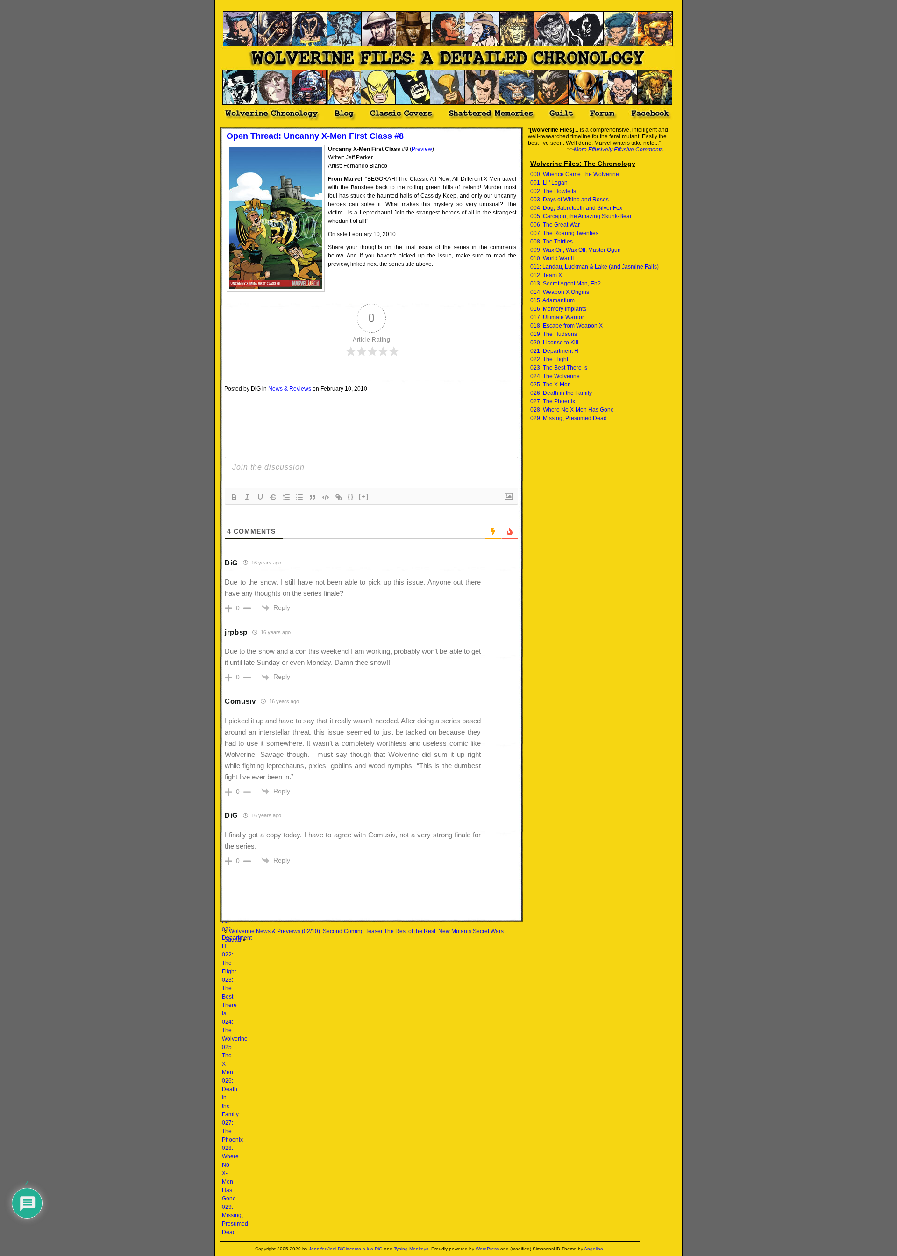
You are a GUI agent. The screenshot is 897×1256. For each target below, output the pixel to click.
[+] (364, 496)
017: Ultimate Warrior (557, 317)
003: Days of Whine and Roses (569, 199)
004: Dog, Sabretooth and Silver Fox (576, 208)
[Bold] (234, 497)
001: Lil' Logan (549, 182)
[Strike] (273, 497)
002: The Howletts (553, 191)
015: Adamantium (552, 300)
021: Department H (554, 351)
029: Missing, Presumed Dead (568, 418)
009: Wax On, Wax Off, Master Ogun (575, 250)
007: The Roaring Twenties (564, 233)
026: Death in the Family (561, 393)
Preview (422, 149)
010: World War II (552, 258)
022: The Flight (229, 963)
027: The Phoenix (552, 401)
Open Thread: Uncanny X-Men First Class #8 (315, 136)
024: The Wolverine (555, 376)
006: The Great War (555, 224)
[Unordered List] (299, 497)
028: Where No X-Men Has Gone (572, 410)
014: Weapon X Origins (559, 292)
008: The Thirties (551, 241)
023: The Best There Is (229, 997)
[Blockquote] (312, 497)
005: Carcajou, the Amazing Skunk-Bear (581, 216)
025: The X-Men (550, 384)
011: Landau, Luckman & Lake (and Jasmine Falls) (594, 267)
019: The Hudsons (553, 334)
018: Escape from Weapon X (566, 325)
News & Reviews (289, 388)
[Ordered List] (286, 497)
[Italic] (247, 497)
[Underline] (260, 497)
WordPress (487, 1248)
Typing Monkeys (411, 1248)
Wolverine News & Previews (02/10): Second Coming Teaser (306, 931)
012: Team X (546, 275)
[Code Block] (325, 497)
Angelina (593, 1248)
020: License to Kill (554, 342)
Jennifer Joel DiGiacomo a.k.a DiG (346, 1248)
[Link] (338, 497)
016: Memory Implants (558, 309)
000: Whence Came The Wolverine (574, 174)
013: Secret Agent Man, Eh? (565, 283)
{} (351, 496)
